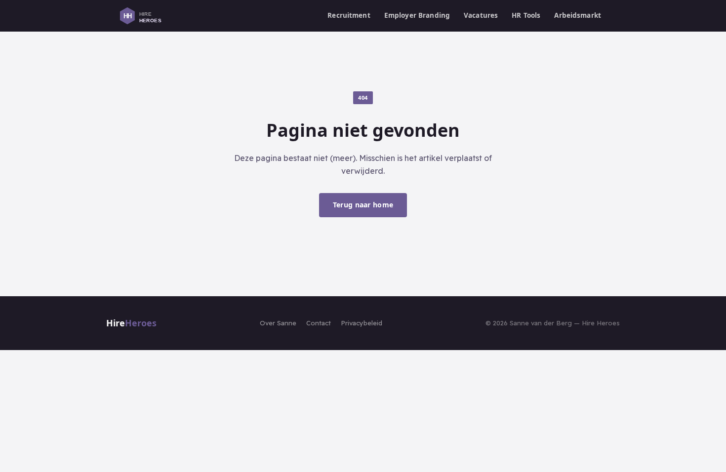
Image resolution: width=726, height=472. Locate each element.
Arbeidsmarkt (577, 15)
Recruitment (348, 15)
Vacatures (481, 15)
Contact (318, 323)
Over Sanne (278, 323)
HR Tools (526, 15)
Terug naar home (363, 204)
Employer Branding (417, 15)
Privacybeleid (361, 323)
